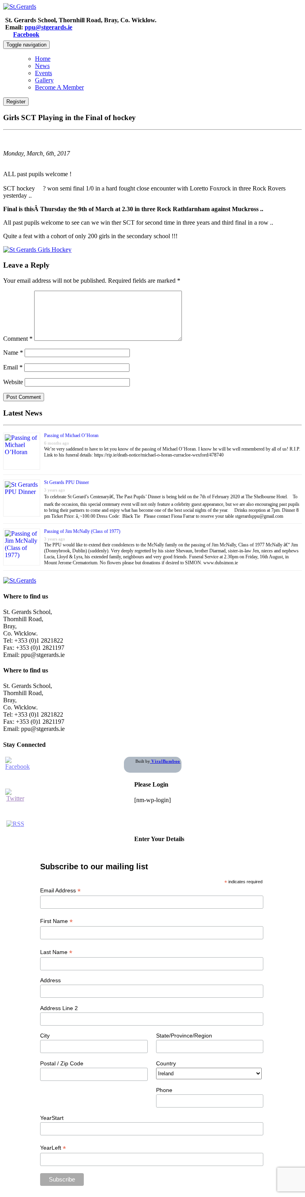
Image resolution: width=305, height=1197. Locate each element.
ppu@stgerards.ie (48, 27)
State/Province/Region (184, 1035)
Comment (18, 338)
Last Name (56, 952)
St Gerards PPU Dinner (66, 482)
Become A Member (59, 87)
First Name (56, 921)
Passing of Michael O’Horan (71, 435)
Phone (164, 1090)
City (45, 1035)
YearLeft (53, 1148)
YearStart (52, 1118)
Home (42, 58)
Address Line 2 (59, 1008)
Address (50, 980)
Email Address (60, 890)
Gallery (44, 80)
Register (15, 102)
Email (13, 367)
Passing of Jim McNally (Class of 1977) (82, 531)
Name (13, 352)
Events (43, 73)
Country (166, 1063)
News (42, 65)
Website (13, 382)
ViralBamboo (165, 761)
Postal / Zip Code (61, 1063)
